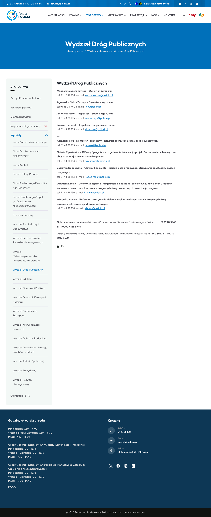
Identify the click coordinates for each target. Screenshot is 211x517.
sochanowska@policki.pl (99, 95)
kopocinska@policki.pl (97, 176)
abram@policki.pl (95, 208)
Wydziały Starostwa (98, 50)
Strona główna (75, 50)
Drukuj (65, 246)
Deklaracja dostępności (157, 3)
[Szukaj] (184, 15)
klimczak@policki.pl (96, 129)
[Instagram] (126, 466)
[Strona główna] (18, 15)
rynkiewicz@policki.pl (97, 160)
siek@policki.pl (92, 106)
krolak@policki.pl (94, 192)
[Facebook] (118, 466)
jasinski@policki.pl (96, 145)
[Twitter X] (111, 466)
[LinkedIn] (133, 466)
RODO (12, 487)
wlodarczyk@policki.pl (97, 118)
